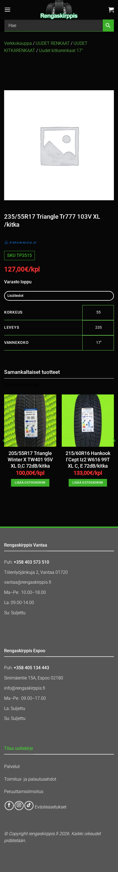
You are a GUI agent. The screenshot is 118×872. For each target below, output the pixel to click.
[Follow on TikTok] (28, 805)
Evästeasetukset (50, 807)
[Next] (113, 451)
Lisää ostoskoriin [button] (30, 482)
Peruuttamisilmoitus (23, 791)
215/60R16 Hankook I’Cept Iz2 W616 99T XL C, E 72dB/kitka (88, 460)
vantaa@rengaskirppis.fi (27, 582)
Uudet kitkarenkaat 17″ (61, 50)
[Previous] (4, 451)
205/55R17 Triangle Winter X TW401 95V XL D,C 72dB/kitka (30, 460)
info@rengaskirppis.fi (24, 688)
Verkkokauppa (18, 43)
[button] (7, 9)
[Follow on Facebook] (9, 805)
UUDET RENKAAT (53, 43)
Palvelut (12, 766)
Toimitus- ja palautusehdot (30, 779)
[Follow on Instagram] (19, 805)
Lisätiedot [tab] (15, 296)
